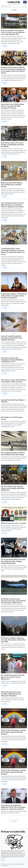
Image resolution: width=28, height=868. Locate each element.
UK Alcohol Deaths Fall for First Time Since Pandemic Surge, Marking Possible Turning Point (13, 561)
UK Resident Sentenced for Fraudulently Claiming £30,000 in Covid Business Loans (12, 360)
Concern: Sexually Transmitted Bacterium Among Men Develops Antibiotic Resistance (11, 338)
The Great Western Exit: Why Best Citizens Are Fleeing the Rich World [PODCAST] (12, 488)
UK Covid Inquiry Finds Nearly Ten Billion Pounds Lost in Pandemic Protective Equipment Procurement (12, 205)
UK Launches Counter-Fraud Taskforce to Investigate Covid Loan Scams (14, 381)
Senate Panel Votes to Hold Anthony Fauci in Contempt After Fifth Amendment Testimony (12, 106)
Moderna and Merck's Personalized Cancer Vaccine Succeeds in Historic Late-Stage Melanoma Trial (13, 32)
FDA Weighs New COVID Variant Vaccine (11, 418)
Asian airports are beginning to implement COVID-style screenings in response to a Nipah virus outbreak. (13, 807)
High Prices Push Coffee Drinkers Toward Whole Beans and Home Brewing (11, 184)
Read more (3, 858)
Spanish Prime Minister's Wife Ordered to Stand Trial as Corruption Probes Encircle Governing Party (14, 296)
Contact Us (18, 864)
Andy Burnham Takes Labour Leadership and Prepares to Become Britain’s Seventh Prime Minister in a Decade (13, 251)
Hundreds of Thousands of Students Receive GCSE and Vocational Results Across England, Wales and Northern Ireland (13, 70)
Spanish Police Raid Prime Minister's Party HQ (13, 401)
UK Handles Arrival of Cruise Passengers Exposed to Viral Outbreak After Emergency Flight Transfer (13, 601)
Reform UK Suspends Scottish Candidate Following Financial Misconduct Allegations (11, 694)
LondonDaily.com (11, 864)
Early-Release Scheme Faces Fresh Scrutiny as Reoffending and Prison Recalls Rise (12, 144)
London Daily (14, 1)
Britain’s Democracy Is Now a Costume (13, 523)
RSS (3, 860)
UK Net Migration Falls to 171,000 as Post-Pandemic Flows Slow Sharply (13, 454)
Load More (14, 820)
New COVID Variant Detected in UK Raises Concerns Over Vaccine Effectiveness (12, 677)
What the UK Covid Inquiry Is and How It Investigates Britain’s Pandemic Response (13, 732)
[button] (26, 235)
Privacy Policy (4, 865)
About (22, 864)
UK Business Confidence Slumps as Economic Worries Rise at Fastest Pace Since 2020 (13, 640)
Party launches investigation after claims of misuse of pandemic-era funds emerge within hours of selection (12, 699)
